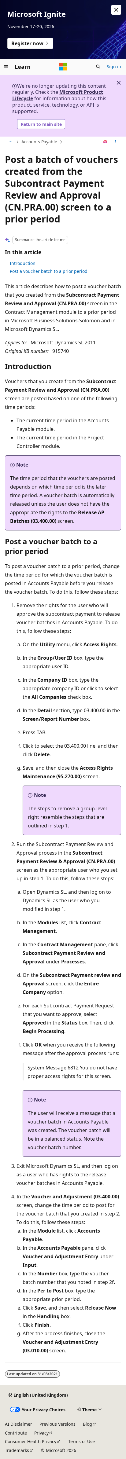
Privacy (41, 1433)
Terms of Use (81, 1441)
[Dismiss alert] (116, 10)
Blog (87, 1424)
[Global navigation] (6, 66)
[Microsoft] (63, 67)
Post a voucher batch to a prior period (48, 271)
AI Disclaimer (18, 1424)
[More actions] (115, 142)
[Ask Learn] (105, 142)
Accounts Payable (39, 142)
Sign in (114, 66)
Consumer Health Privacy (30, 1441)
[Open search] (98, 66)
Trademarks (17, 1450)
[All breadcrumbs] (10, 142)
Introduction (22, 263)
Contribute (16, 1433)
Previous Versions (57, 1424)
